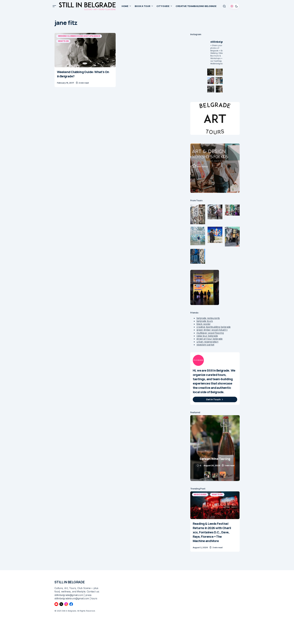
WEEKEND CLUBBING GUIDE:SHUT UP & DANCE (79, 36)
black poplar (203, 323)
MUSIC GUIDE (200, 494)
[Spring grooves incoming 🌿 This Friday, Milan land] (219, 80)
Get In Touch (213, 399)
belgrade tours (204, 321)
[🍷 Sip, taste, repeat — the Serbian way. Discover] (210, 72)
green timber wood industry (212, 329)
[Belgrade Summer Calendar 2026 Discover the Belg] (219, 72)
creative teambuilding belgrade (213, 326)
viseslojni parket (205, 344)
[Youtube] (56, 604)
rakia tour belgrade (207, 335)
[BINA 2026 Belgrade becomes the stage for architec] (219, 89)
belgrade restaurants (208, 318)
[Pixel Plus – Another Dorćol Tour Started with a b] (210, 89)
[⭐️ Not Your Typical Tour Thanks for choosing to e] (210, 80)
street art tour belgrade (209, 338)
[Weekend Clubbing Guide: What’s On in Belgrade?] (85, 50)
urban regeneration (207, 341)
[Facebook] (71, 604)
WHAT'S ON (63, 41)
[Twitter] (61, 604)
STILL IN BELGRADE (69, 582)
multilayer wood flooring (210, 332)
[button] (54, 6)
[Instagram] (66, 604)
